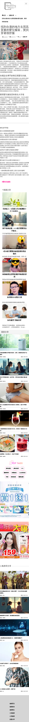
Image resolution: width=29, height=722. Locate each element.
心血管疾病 (22, 472)
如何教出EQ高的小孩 (14, 297)
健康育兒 (12, 703)
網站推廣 (16, 468)
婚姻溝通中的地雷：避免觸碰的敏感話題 (9, 615)
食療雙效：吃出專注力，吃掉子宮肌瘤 (9, 454)
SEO (22, 468)
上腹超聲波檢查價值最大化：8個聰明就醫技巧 (11, 638)
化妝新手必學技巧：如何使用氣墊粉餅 (9, 663)
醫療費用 (6, 472)
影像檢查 (13, 477)
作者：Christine (3, 356)
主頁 (4, 15)
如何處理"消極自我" (14, 320)
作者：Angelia (2, 456)
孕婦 (7, 477)
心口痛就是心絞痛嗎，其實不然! (8, 689)
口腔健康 (12, 713)
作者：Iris (2, 691)
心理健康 (12, 716)
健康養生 (12, 710)
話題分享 (11, 15)
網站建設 (8, 468)
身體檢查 (14, 472)
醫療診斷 (21, 477)
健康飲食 (12, 706)
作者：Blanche (2, 381)
